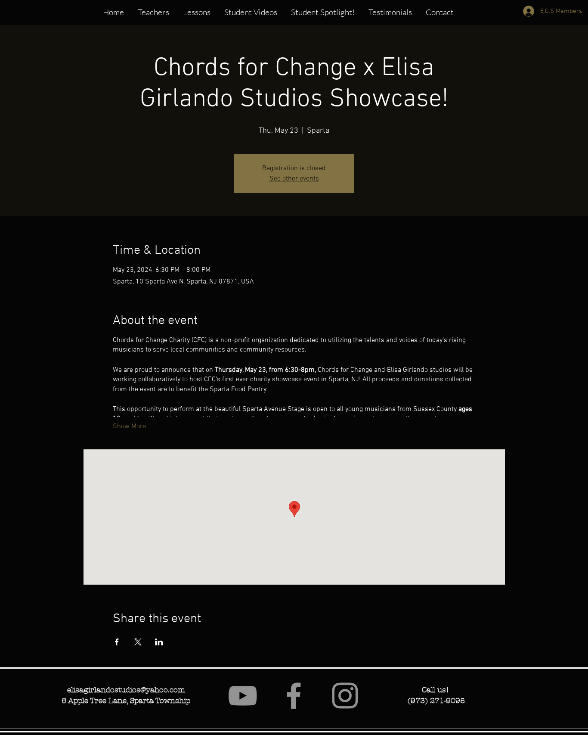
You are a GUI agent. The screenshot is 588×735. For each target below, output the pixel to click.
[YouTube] (242, 695)
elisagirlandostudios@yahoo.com (126, 689)
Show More (129, 426)
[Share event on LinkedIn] (159, 641)
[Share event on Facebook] (117, 641)
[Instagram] (345, 695)
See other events (294, 178)
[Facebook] (293, 695)
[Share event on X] (138, 641)
